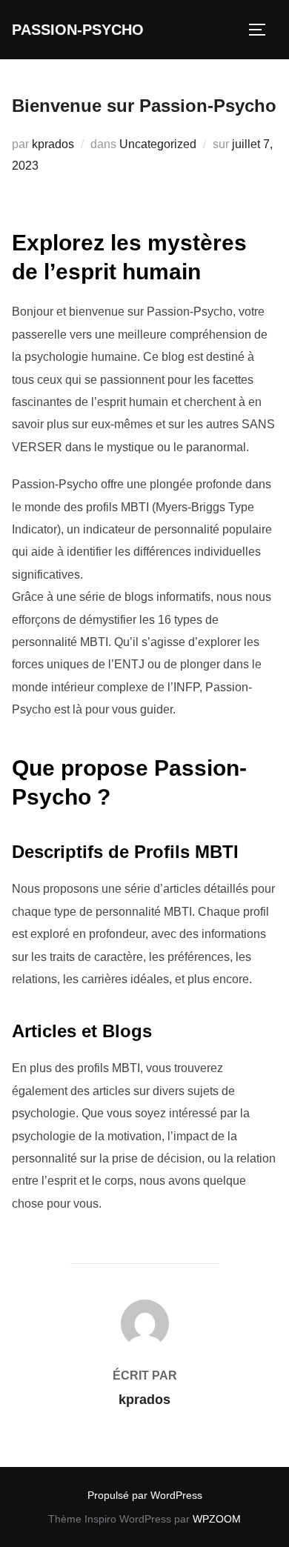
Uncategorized (157, 144)
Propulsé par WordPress (144, 1495)
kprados (53, 144)
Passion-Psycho (78, 29)
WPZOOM (217, 1519)
